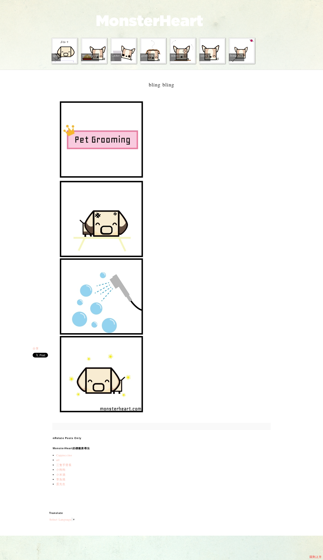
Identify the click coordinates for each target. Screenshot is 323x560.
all (58, 460)
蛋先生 (60, 484)
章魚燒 (60, 479)
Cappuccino (64, 455)
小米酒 (60, 474)
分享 (36, 348)
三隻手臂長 (64, 465)
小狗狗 (60, 469)
